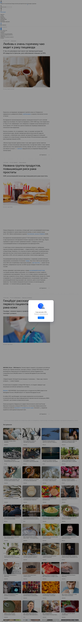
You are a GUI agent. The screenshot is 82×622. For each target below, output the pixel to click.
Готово (41, 317)
